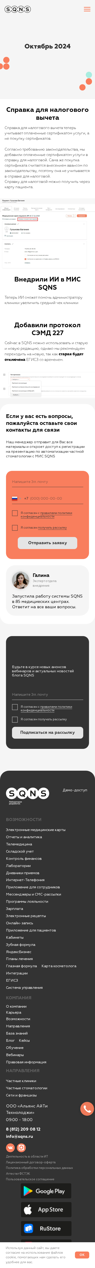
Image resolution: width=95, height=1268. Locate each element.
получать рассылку (52, 528)
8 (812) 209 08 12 (23, 1129)
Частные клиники (21, 1081)
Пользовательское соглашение (30, 1179)
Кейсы (24, 1040)
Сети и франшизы (21, 1095)
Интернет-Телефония (25, 880)
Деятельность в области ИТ (27, 1156)
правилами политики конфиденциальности (46, 514)
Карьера (13, 1012)
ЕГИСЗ (12, 980)
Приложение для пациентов (31, 930)
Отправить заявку (47, 543)
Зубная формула (20, 944)
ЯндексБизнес (18, 952)
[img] (10, 1147)
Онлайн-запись (19, 923)
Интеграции (17, 973)
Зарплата (14, 908)
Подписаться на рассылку (47, 733)
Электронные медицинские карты (35, 830)
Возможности (18, 1019)
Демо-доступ (75, 790)
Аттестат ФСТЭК (18, 1174)
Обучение (15, 1047)
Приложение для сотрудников (33, 887)
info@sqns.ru (19, 1137)
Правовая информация (26, 1062)
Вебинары (15, 1055)
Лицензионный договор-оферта (31, 1162)
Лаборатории (18, 866)
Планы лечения (19, 959)
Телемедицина (19, 844)
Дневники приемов (22, 873)
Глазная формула (21, 966)
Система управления (24, 987)
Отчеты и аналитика (24, 837)
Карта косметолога (59, 966)
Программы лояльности (27, 901)
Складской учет (20, 851)
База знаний (17, 1033)
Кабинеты (15, 937)
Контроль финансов (24, 858)
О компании (16, 1006)
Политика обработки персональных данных (39, 1168)
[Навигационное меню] (87, 9)
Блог (10, 1040)
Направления (18, 1026)
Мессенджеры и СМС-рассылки (33, 894)
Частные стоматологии (26, 1088)
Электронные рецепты (26, 916)
